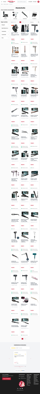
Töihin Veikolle (28, 377)
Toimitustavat (36, 375)
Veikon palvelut (29, 376)
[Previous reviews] (9, 358)
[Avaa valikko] (2, 2)
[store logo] (11, 2)
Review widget (17, 370)
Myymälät (28, 375)
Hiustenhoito (10, 4)
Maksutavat (35, 376)
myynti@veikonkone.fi (23, 378)
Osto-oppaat (28, 380)
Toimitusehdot (36, 379)
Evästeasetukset (36, 384)
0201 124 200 (22, 376)
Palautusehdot (36, 380)
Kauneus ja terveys (6, 4)
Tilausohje (35, 378)
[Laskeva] (38, 22)
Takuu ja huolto (36, 377)
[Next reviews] (30, 358)
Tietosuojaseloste (36, 381)
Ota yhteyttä (28, 378)
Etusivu (2, 4)
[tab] (14, 366)
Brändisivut (28, 379)
